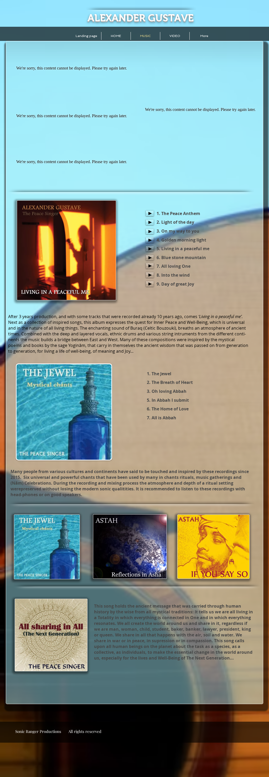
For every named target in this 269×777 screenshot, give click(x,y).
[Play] (150, 213)
